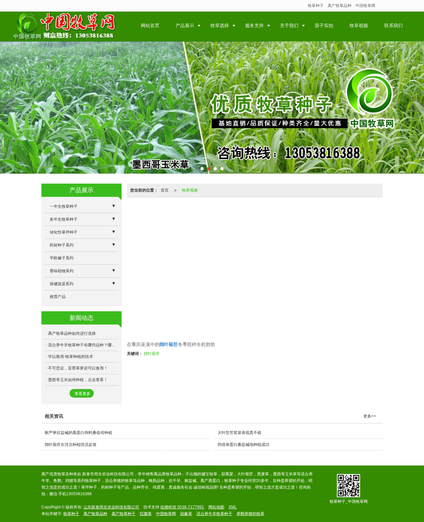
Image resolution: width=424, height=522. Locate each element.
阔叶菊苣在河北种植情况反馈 (70, 444)
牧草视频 (358, 25)
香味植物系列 (62, 271)
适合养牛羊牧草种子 (214, 513)
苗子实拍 (324, 25)
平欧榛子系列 (62, 258)
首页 (165, 190)
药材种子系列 (62, 245)
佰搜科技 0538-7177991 (182, 507)
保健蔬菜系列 (62, 284)
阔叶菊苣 (152, 353)
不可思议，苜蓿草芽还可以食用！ (78, 368)
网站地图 (216, 507)
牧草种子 (316, 5)
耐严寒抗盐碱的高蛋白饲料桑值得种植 (78, 432)
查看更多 (82, 393)
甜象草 (186, 513)
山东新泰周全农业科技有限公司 (111, 507)
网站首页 (150, 25)
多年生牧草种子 (64, 219)
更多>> (369, 416)
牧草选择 (219, 25)
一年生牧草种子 (64, 206)
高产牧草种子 (123, 513)
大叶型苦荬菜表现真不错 (239, 432)
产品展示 (185, 25)
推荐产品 (58, 296)
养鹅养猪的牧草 (250, 513)
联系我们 (393, 25)
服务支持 (254, 25)
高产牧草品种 (339, 5)
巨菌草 (146, 513)
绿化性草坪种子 (64, 232)
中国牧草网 (365, 5)
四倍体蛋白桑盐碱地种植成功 (243, 444)
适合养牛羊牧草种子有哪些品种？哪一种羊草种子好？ (83, 345)
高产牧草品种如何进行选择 (72, 333)
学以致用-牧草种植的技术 (70, 356)
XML (233, 507)
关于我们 (289, 25)
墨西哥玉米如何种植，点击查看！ (78, 379)
